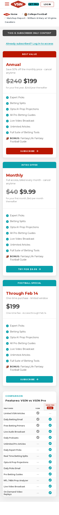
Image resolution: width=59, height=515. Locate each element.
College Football (37, 14)
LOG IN (47, 4)
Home (14, 14)
